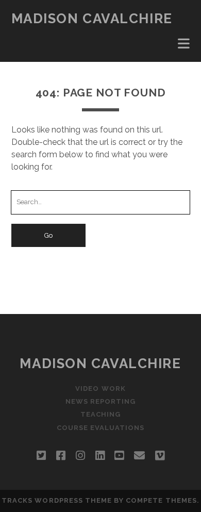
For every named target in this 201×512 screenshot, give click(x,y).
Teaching (100, 414)
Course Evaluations (101, 428)
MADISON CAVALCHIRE (92, 18)
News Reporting (100, 401)
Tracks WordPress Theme (57, 500)
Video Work (100, 388)
